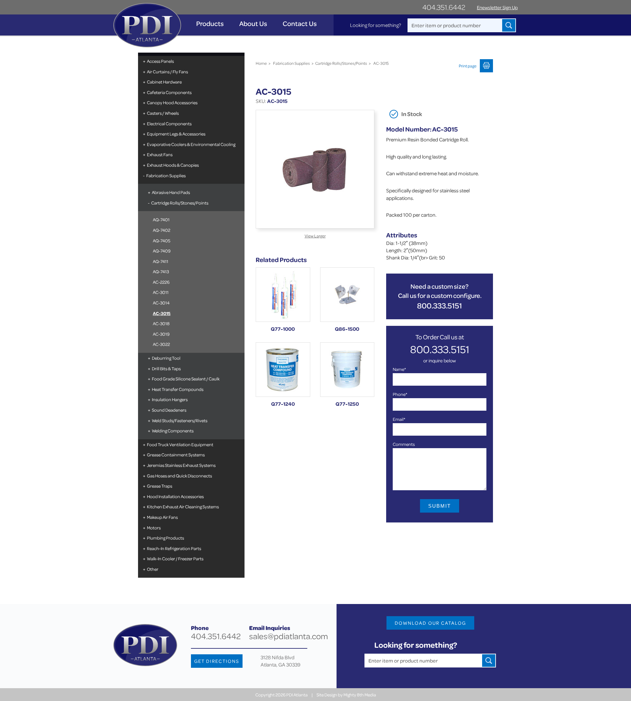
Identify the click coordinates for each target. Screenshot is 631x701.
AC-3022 (161, 344)
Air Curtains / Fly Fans (167, 71)
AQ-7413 (161, 271)
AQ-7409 (162, 251)
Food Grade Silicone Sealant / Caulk (186, 378)
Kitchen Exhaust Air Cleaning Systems (183, 506)
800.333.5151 (439, 305)
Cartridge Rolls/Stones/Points (179, 203)
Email (399, 419)
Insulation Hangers (170, 399)
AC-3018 (161, 323)
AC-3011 (161, 292)
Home (261, 63)
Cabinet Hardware (164, 82)
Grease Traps (159, 486)
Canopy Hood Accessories (172, 102)
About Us (253, 23)
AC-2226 (161, 282)
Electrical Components (169, 123)
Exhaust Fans (160, 154)
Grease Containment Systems (176, 454)
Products (210, 23)
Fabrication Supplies (166, 175)
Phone (400, 394)
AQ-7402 (161, 230)
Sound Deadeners (169, 410)
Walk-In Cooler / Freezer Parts (175, 558)
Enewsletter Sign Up (497, 7)
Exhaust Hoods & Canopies (173, 165)
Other (152, 569)
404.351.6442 (443, 7)
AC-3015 (162, 313)
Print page (468, 66)
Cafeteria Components (169, 92)
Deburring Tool (166, 358)
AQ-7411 (160, 261)
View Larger (315, 236)
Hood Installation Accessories (175, 496)
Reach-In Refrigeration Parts (174, 548)
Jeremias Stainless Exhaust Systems (181, 465)
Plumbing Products (165, 538)
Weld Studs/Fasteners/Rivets (179, 420)
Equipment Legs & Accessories (176, 134)
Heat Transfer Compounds (177, 389)
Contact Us (300, 23)
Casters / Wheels (163, 113)
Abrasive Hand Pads (171, 192)
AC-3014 (161, 303)
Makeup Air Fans (162, 517)
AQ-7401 (161, 219)
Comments (404, 444)
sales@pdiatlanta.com (288, 636)
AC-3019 (161, 334)
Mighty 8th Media (359, 694)
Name (399, 369)
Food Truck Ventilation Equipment (180, 444)
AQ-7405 (161, 240)
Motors (154, 527)
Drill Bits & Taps (166, 368)
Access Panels (160, 61)
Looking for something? (375, 25)
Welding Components (173, 430)
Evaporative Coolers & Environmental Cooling (191, 144)
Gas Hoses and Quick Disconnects (179, 475)
